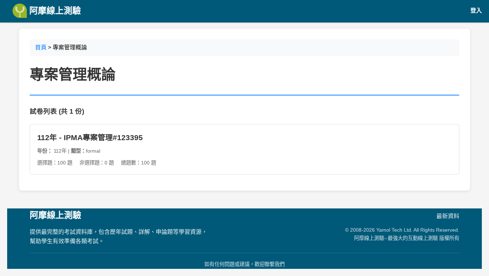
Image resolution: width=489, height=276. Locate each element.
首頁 (41, 47)
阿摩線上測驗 (54, 10)
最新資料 (447, 216)
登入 (476, 11)
